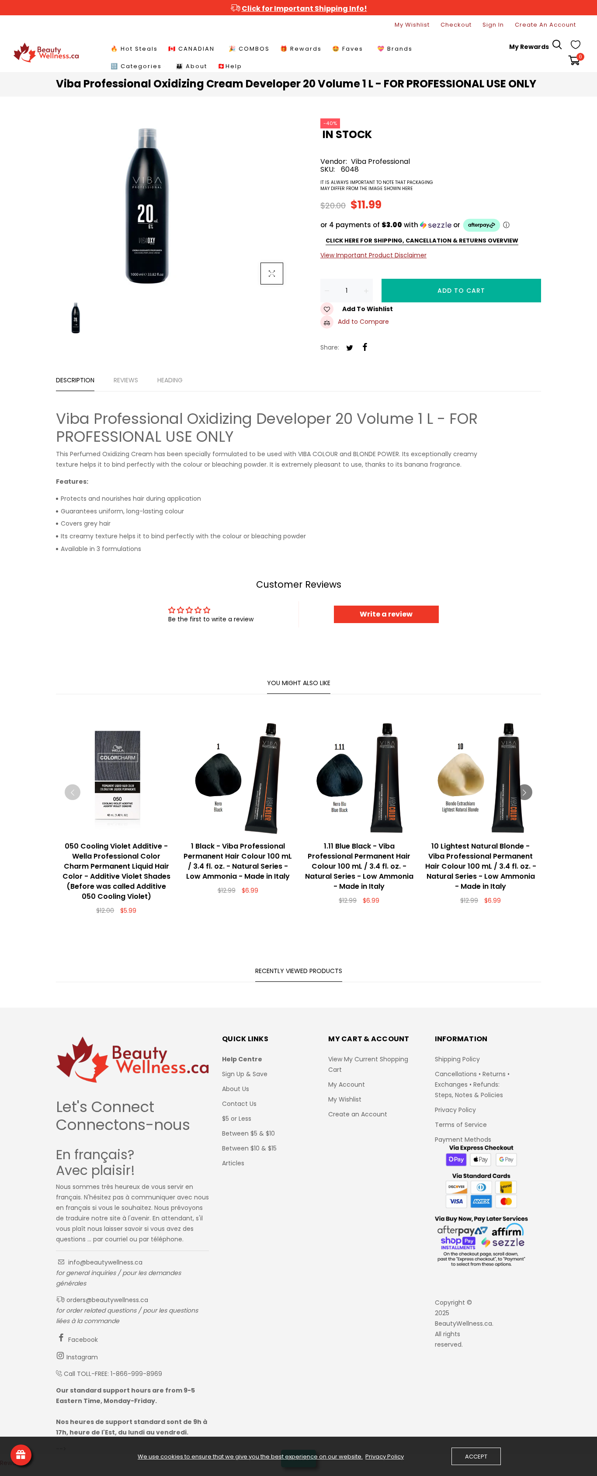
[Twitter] (350, 348)
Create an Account (357, 1114)
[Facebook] (365, 348)
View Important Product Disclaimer (373, 255)
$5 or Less (236, 1118)
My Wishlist (412, 25)
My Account (346, 1084)
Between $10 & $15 (249, 1148)
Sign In (493, 25)
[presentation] (72, 792)
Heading (170, 380)
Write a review (386, 614)
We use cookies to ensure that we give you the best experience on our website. (250, 1457)
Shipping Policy (457, 1059)
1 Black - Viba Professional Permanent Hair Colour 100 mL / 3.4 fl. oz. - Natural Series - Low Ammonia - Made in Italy (238, 861)
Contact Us (239, 1103)
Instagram (81, 1357)
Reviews (126, 380)
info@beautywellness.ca (104, 1262)
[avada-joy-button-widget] (20, 1455)
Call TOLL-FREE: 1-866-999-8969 (113, 1373)
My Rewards (529, 46)
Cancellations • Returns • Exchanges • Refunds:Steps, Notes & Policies (472, 1084)
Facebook (82, 1339)
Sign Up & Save (244, 1074)
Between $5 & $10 (248, 1133)
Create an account (545, 25)
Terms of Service (461, 1124)
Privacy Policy (455, 1109)
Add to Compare (363, 321)
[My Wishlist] (575, 46)
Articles (233, 1163)
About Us (235, 1088)
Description (75, 380)
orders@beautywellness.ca (106, 1300)
